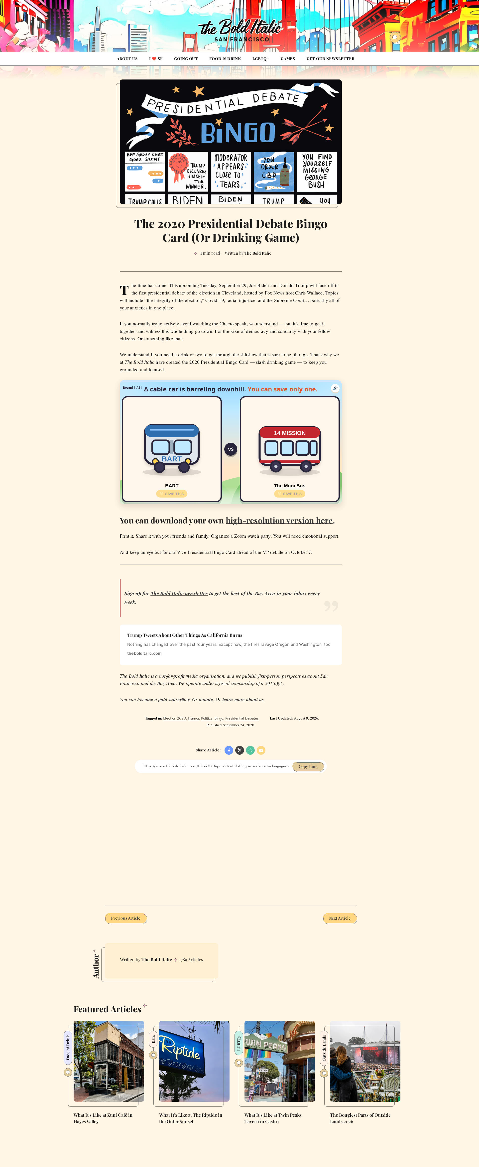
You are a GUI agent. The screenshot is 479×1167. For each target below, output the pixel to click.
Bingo (219, 718)
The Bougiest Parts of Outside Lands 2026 (360, 1118)
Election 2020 (174, 718)
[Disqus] (231, 835)
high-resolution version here (279, 520)
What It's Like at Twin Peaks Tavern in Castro (273, 1118)
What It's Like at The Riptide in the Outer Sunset (190, 1118)
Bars (153, 1039)
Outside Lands (324, 1048)
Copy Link (308, 766)
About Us (127, 58)
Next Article (340, 918)
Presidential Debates (242, 718)
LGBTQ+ (260, 58)
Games (288, 58)
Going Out (186, 58)
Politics (207, 718)
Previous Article (125, 918)
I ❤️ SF (156, 58)
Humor (193, 718)
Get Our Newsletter (331, 58)
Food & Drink (225, 58)
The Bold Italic (156, 959)
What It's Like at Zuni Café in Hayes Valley (103, 1118)
